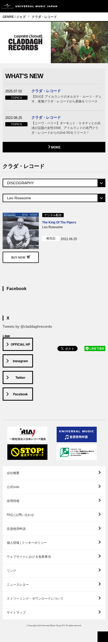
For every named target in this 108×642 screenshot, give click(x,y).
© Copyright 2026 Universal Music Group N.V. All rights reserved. (54, 625)
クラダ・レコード (44, 16)
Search (90, 6)
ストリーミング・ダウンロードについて (35, 598)
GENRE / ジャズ (14, 16)
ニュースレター (18, 584)
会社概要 (13, 473)
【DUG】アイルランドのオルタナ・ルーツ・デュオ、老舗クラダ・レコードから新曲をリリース (66, 99)
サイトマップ (16, 612)
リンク (11, 571)
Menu (102, 6)
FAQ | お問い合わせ (20, 515)
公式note (13, 487)
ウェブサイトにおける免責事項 (29, 557)
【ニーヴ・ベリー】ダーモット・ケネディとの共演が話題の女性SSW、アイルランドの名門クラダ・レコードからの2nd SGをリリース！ (66, 128)
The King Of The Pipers (59, 222)
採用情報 (13, 501)
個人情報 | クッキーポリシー (27, 543)
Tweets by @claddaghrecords (27, 326)
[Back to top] (103, 636)
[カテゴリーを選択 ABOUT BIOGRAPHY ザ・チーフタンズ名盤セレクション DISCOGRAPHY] (54, 183)
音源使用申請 (16, 529)
